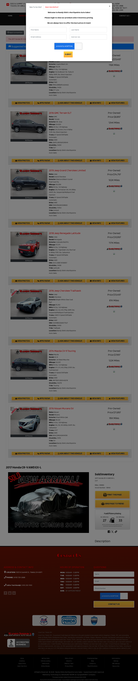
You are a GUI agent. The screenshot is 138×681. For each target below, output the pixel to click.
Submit (68, 54)
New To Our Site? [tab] (36, 7)
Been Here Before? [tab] (52, 7)
